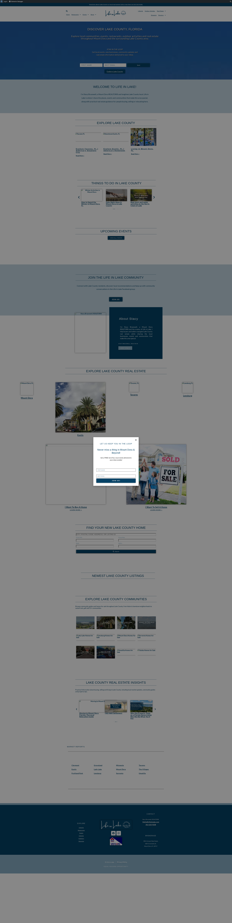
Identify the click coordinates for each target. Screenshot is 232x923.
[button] (136, 440)
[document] (116, 461)
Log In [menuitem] (5, 1)
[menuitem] (1, 1)
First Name (99, 467)
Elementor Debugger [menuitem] (17, 1)
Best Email (99, 473)
